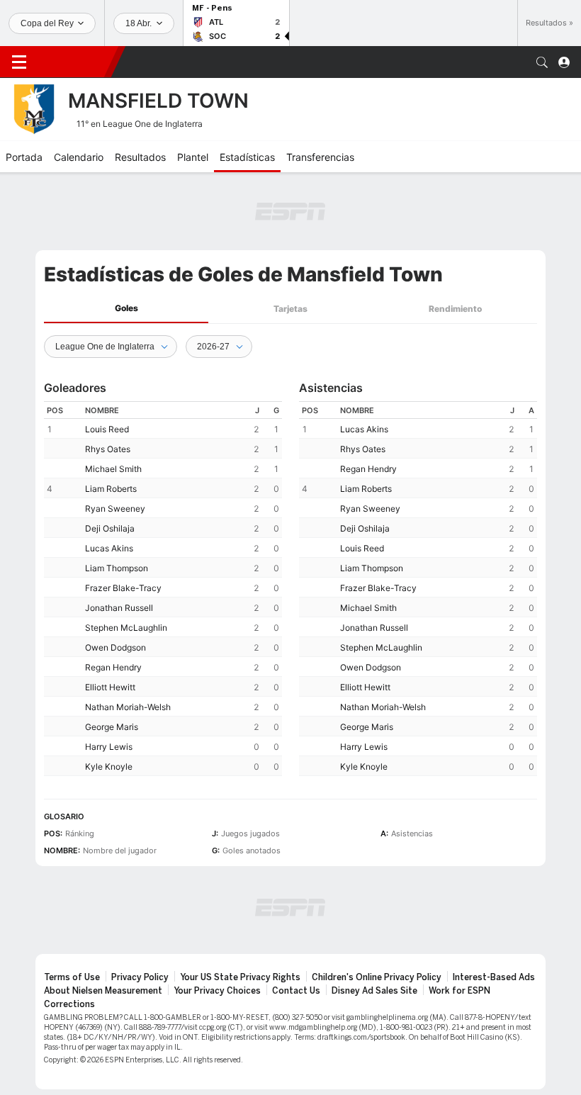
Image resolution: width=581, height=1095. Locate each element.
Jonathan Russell (119, 607)
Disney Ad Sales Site (374, 991)
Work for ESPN (459, 991)
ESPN (74, 61)
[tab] (126, 308)
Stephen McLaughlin (126, 627)
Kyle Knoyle (108, 766)
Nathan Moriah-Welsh (128, 707)
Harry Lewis (108, 746)
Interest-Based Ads (494, 977)
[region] (163, 588)
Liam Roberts (111, 488)
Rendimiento (455, 308)
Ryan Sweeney (115, 508)
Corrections (69, 1004)
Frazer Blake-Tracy (123, 588)
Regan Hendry (113, 667)
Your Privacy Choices (217, 991)
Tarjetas (290, 308)
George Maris (111, 726)
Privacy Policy (140, 977)
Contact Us (296, 991)
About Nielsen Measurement (103, 991)
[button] (542, 62)
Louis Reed (107, 429)
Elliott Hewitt (110, 687)
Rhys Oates (107, 449)
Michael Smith (113, 469)
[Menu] (19, 62)
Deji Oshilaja (110, 528)
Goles (126, 308)
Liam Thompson (116, 568)
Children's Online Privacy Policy (376, 977)
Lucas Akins (109, 548)
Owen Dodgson (115, 647)
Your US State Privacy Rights (240, 977)
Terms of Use (72, 977)
